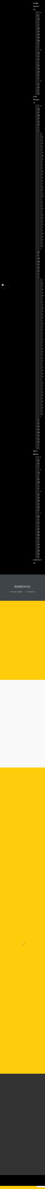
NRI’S (35, 451)
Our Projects (36, 100)
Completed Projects (39, 432)
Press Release (39, 501)
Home (35, 3)
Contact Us (37, 561)
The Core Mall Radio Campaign (39, 535)
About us (36, 8)
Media (36, 454)
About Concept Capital (39, 30)
